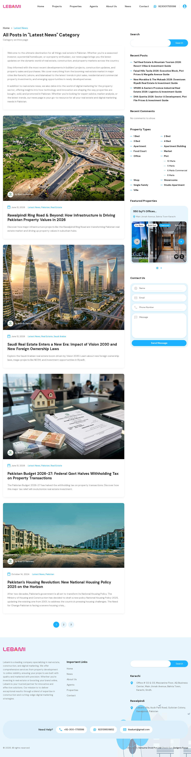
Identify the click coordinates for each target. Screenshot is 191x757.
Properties (75, 6)
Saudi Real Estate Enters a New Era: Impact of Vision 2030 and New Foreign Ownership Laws (62, 346)
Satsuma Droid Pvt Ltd (149, 747)
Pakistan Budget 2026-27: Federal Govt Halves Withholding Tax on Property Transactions (63, 475)
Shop (136, 180)
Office (137, 156)
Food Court (140, 151)
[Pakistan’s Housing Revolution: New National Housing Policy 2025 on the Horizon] (63, 535)
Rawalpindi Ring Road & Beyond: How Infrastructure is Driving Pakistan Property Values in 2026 (61, 217)
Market (168, 151)
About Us (111, 6)
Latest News (34, 207)
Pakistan (45, 207)
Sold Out (152, 225)
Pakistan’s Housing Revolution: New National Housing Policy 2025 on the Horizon (59, 584)
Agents (94, 6)
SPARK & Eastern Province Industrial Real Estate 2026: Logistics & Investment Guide (158, 90)
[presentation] (137, 242)
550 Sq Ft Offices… (145, 211)
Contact (144, 6)
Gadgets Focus (180, 747)
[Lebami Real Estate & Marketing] (12, 6)
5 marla (171, 165)
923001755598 (167, 6)
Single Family (141, 185)
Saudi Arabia (60, 336)
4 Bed (167, 141)
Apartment (140, 146)
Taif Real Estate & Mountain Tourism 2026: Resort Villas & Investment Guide (157, 64)
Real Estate (56, 207)
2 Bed (167, 136)
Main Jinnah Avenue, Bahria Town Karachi (155, 216)
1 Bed (137, 136)
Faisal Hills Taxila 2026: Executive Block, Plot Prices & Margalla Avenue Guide (159, 72)
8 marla (170, 175)
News (128, 6)
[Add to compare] (182, 256)
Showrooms (170, 180)
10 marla (171, 161)
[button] (157, 268)
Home (40, 6)
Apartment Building (175, 146)
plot (166, 156)
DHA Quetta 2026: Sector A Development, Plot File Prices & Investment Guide (160, 98)
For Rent (139, 225)
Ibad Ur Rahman (25, 194)
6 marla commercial (177, 170)
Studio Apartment (174, 185)
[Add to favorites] (176, 256)
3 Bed (137, 141)
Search (135, 34)
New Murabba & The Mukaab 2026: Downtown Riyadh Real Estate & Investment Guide (159, 81)
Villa (136, 190)
